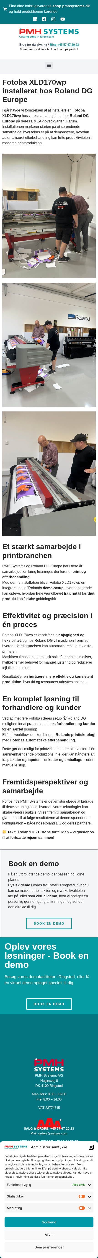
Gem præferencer (49, 1247)
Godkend (49, 1222)
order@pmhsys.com (52, 1133)
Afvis (49, 1235)
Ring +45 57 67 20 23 (64, 44)
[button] (91, 1147)
